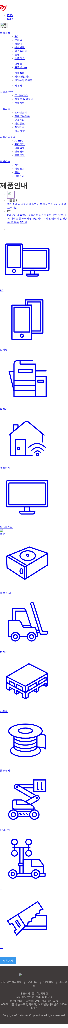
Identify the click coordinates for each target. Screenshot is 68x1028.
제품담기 (8, 960)
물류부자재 (21, 67)
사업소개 (20, 168)
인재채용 (48, 981)
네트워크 (20, 123)
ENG (10, 15)
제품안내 (34, 204)
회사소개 (5, 161)
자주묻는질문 (22, 116)
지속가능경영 (7, 136)
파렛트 (18, 63)
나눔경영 (20, 147)
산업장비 (20, 72)
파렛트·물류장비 (24, 99)
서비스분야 (6, 91)
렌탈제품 (5, 32)
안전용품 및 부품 (23, 80)
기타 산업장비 (22, 76)
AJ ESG (19, 140)
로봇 (17, 54)
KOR (10, 18)
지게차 (18, 85)
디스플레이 (21, 51)
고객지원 (5, 108)
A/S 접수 (19, 127)
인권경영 (20, 151)
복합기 (18, 43)
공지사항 (20, 130)
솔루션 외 (20, 58)
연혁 (17, 172)
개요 (17, 165)
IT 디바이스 (21, 95)
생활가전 (20, 47)
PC (16, 36)
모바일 (18, 40)
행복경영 (20, 155)
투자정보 (45, 204)
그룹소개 (20, 175)
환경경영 (20, 144)
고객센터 (20, 119)
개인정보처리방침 (11, 981)
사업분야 (23, 204)
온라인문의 (21, 112)
